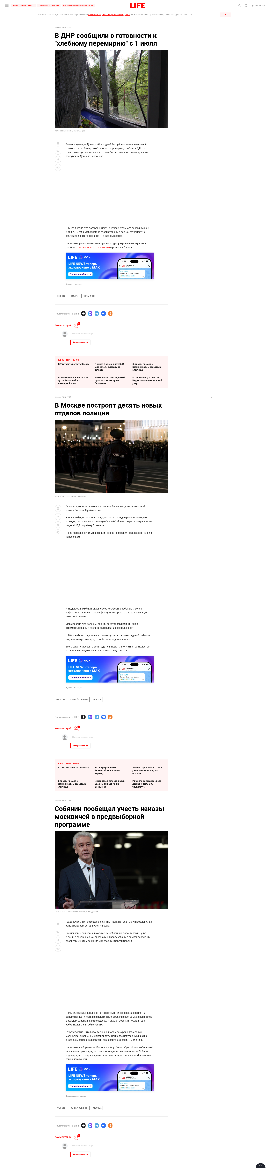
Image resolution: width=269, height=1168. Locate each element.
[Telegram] (97, 313)
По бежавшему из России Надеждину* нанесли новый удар (147, 380)
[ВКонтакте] (103, 313)
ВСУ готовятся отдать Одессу (73, 364)
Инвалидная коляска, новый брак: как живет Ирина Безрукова (110, 380)
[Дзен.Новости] (83, 313)
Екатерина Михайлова (77, 1096)
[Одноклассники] (110, 313)
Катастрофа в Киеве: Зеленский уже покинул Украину (107, 770)
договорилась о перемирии (94, 247)
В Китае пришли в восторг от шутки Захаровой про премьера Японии (72, 380)
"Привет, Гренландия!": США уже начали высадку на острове (109, 366)
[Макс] (90, 313)
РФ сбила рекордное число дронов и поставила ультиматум (146, 783)
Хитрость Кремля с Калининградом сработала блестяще (146, 366)
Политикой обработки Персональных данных (109, 14)
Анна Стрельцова (75, 284)
